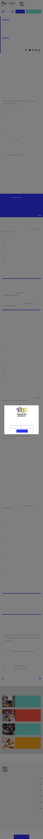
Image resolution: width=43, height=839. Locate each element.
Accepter (22, 431)
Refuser (16, 427)
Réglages (27, 427)
